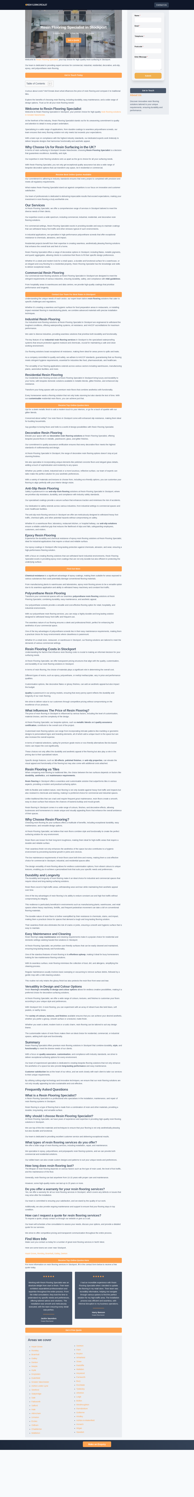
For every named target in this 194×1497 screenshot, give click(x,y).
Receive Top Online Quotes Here (73, 405)
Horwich (80, 1424)
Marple (34, 1366)
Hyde (33, 1370)
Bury (78, 1381)
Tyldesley (80, 1389)
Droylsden (35, 1374)
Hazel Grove (30, 1253)
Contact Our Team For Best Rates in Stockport (73, 294)
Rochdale (80, 1385)
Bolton (79, 1401)
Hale (33, 1409)
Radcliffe (80, 1365)
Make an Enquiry (97, 1444)
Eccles (34, 1421)
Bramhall (49, 1253)
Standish (80, 1432)
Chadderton (36, 1429)
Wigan (79, 1428)
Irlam (78, 1350)
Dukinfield (35, 1378)
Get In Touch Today (73, 75)
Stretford (35, 1390)
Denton (64, 1253)
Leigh (78, 1397)
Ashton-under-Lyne (39, 1386)
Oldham (34, 1425)
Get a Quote (73, 40)
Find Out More (73, 569)
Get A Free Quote (74, 1330)
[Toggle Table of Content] (48, 84)
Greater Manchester (40, 1382)
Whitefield (80, 1357)
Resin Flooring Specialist (47, 59)
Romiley (40, 1253)
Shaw (78, 1361)
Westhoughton (82, 1405)
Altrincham (36, 1413)
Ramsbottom (82, 1408)
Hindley (79, 1416)
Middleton (35, 1433)
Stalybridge (36, 1394)
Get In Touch (148, 90)
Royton (79, 1353)
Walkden (80, 1369)
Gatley (57, 1253)
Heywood (80, 1373)
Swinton (79, 1346)
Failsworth (35, 1401)
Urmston (35, 1417)
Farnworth (80, 1377)
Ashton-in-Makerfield (85, 1420)
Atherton (80, 1393)
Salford (34, 1405)
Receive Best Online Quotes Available (73, 174)
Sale (33, 1398)
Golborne (80, 1412)
